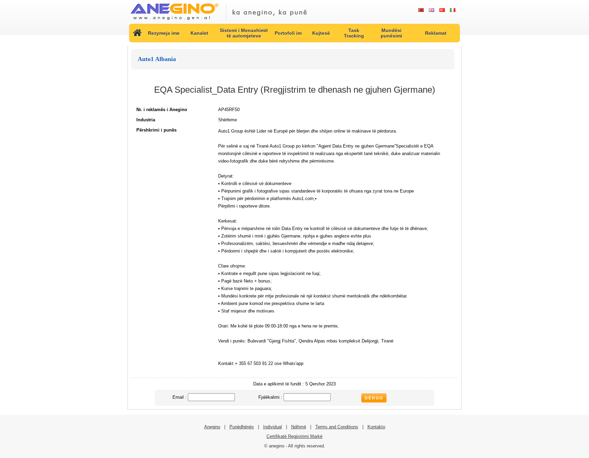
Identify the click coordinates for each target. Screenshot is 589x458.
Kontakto (376, 426)
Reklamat (436, 33)
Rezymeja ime (164, 33)
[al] (421, 10)
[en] (431, 10)
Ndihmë (298, 426)
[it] (452, 10)
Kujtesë (321, 33)
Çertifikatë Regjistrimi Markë (294, 436)
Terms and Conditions (336, 426)
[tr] (442, 10)
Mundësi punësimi (391, 33)
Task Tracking (354, 33)
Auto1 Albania (157, 59)
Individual (272, 426)
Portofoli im (288, 33)
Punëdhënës (241, 426)
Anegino (212, 426)
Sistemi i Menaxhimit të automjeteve (244, 33)
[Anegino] (174, 20)
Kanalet (199, 33)
